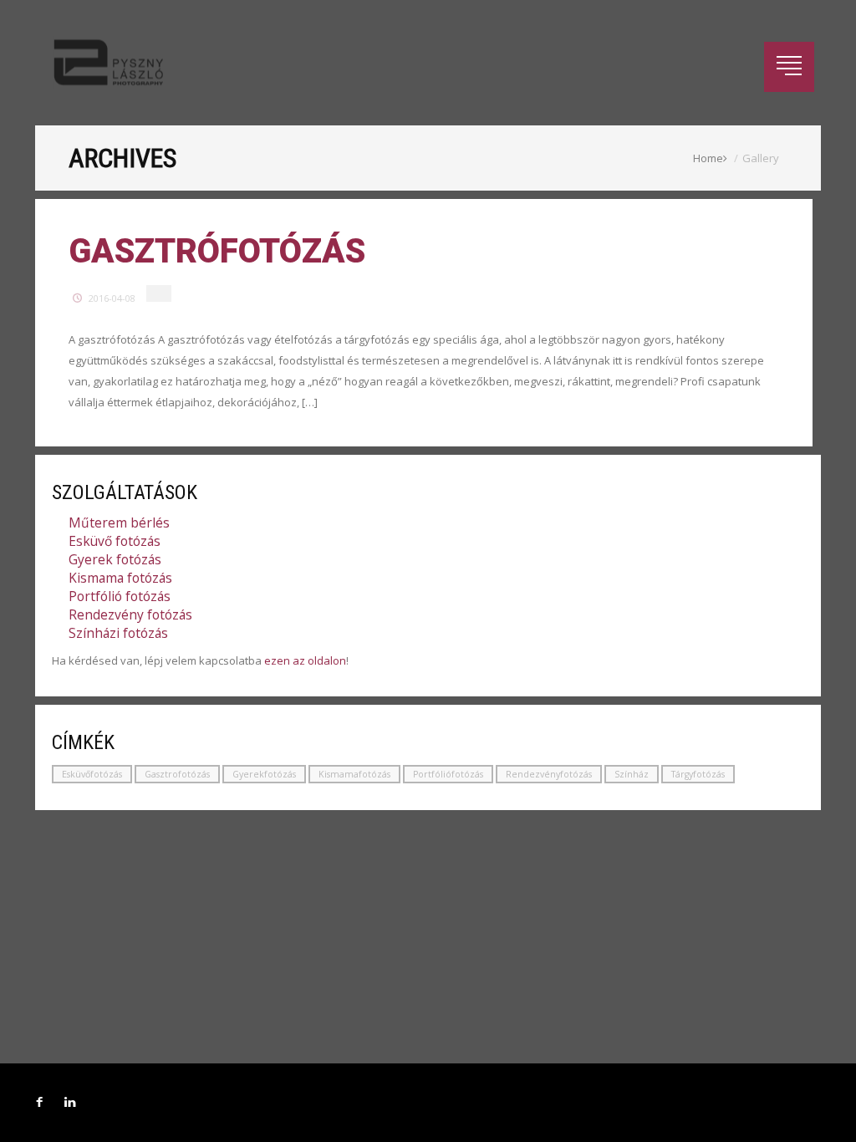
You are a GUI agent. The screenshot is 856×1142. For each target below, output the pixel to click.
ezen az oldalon (305, 660)
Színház (631, 774)
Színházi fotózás (118, 633)
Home (708, 158)
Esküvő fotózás (114, 541)
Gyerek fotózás (115, 559)
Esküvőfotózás (92, 774)
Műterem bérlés (119, 522)
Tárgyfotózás (698, 774)
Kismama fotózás (120, 577)
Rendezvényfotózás (549, 774)
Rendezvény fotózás (130, 614)
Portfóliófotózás (448, 774)
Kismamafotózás (354, 774)
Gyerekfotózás (264, 774)
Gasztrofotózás (177, 774)
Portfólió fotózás (120, 596)
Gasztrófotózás (217, 251)
